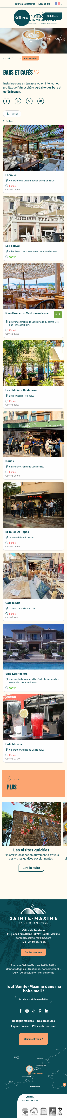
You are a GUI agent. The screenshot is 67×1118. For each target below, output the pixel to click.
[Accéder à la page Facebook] (21, 1011)
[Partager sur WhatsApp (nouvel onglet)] (18, 101)
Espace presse (20, 1026)
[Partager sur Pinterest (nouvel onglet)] (29, 101)
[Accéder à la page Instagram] (27, 1011)
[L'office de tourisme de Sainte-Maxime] (33, 914)
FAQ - (52, 965)
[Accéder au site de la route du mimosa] (44, 1111)
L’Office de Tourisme (44, 1026)
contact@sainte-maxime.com (33, 937)
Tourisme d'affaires (25, 3)
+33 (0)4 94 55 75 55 (33, 941)
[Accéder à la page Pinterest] (40, 1011)
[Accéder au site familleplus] (34, 1111)
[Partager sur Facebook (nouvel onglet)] (6, 101)
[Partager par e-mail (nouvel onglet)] (40, 101)
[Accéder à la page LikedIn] (47, 1011)
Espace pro (44, 3)
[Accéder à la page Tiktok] (34, 1011)
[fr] (58, 3)
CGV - (16, 972)
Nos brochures (46, 1020)
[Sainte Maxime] (42, 18)
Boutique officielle (23, 1020)
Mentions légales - (17, 969)
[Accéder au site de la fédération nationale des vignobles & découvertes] (52, 1111)
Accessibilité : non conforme (37, 972)
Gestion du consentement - (44, 969)
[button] (58, 3)
